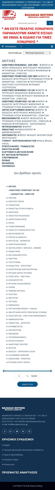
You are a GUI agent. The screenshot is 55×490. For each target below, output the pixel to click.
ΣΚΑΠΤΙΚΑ (12, 258)
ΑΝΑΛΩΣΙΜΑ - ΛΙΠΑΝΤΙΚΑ (19, 358)
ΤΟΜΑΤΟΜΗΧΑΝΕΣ (16, 226)
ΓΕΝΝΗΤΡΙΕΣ (14, 205)
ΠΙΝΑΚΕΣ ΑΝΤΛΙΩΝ (16, 291)
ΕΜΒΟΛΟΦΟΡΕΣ (25, 129)
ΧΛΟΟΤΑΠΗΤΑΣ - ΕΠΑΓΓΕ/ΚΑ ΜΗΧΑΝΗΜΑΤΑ (27, 316)
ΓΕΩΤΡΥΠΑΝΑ (14, 262)
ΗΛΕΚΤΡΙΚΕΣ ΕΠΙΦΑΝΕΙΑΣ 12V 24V (18, 90)
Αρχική (7, 445)
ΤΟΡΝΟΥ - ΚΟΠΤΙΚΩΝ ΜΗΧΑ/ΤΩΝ (19, 140)
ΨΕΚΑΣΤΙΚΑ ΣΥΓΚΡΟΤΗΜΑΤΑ (20, 208)
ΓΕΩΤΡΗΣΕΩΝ (36, 81)
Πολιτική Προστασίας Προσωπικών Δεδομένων (23, 450)
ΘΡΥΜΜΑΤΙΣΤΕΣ (15, 326)
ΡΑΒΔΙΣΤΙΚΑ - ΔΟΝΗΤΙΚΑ (19, 323)
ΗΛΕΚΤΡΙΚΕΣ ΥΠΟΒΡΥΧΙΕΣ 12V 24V (24, 190)
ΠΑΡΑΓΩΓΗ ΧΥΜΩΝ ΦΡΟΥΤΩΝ (21, 230)
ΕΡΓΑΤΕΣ (12, 348)
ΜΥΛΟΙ (11, 223)
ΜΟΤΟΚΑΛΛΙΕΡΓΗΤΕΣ (17, 255)
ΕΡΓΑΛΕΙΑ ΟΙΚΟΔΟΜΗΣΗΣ (19, 283)
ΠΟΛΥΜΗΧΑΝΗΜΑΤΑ (17, 337)
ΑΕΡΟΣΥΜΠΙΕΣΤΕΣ (16, 233)
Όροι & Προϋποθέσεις (13, 455)
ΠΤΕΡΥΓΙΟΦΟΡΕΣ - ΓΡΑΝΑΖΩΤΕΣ (18, 146)
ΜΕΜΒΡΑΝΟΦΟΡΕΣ (11, 132)
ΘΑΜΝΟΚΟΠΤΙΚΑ (15, 319)
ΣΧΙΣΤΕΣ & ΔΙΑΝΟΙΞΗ (17, 237)
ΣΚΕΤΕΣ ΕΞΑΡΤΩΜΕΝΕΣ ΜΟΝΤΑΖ (18, 109)
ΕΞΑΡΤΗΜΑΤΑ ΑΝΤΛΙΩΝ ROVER (17, 152)
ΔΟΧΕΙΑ (11, 287)
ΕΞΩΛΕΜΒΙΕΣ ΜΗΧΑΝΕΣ (18, 355)
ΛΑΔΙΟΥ (32, 135)
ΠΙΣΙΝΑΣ (6, 160)
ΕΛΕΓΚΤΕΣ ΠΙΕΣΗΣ (16, 201)
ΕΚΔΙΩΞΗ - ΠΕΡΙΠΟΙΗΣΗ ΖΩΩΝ (21, 351)
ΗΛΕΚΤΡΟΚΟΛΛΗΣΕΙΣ (17, 244)
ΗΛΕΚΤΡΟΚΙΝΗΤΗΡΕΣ (17, 219)
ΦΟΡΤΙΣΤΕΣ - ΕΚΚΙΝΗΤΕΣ (19, 241)
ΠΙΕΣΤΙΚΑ (12, 198)
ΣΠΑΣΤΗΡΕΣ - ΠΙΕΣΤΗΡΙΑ (19, 276)
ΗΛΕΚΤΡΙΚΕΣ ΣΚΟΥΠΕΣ (18, 344)
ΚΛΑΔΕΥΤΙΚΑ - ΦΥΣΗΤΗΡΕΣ (19, 266)
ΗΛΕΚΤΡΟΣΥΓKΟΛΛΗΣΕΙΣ (19, 216)
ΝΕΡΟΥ (43, 76)
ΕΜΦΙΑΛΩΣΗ (13, 305)
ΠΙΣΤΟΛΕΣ (12, 301)
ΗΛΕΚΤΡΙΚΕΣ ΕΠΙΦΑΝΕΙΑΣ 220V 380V (20, 65)
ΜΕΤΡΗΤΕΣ (13, 298)
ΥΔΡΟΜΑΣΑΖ (8, 166)
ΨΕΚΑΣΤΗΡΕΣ (14, 251)
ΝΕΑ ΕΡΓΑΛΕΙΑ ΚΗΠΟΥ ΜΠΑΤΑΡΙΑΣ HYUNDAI (27, 312)
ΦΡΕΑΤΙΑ (46, 65)
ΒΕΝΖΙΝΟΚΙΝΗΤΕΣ (11, 118)
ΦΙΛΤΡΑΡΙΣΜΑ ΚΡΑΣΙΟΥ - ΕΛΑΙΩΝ (22, 308)
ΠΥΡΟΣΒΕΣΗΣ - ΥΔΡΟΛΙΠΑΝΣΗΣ (30, 123)
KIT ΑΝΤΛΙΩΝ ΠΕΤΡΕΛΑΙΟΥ (15, 154)
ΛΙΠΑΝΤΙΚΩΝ (45, 135)
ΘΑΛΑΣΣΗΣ (17, 67)
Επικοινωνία (9, 464)
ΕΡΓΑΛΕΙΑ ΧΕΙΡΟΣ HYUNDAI (20, 273)
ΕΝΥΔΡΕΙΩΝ (8, 163)
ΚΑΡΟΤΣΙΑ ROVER (10, 149)
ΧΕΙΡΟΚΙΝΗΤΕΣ (9, 135)
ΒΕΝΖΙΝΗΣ (45, 67)
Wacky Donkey (36, 486)
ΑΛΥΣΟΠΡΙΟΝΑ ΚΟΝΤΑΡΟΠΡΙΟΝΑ (22, 269)
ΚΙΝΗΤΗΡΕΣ (13, 212)
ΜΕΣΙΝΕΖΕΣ (13, 333)
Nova (41, 140)
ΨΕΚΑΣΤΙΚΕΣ (8, 129)
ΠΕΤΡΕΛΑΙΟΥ (31, 67)
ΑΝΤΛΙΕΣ (12, 186)
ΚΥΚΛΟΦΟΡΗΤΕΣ (15, 280)
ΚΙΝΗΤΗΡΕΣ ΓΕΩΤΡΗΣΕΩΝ (15, 84)
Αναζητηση (27, 384)
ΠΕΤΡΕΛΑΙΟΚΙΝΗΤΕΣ (12, 126)
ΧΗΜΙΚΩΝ (43, 70)
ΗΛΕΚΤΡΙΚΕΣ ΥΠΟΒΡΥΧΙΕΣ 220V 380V (19, 76)
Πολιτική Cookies (11, 459)
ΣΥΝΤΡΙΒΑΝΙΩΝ (10, 157)
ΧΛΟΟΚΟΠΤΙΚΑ (14, 330)
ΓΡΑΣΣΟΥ (30, 70)
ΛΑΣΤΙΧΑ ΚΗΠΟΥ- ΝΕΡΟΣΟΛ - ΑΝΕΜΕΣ (24, 248)
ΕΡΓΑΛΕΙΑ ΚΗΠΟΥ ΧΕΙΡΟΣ (19, 362)
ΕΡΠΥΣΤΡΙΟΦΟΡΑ (15, 341)
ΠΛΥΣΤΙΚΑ (12, 294)
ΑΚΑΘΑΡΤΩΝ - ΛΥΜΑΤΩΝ (22, 194)
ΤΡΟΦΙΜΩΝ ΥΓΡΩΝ (13, 70)
